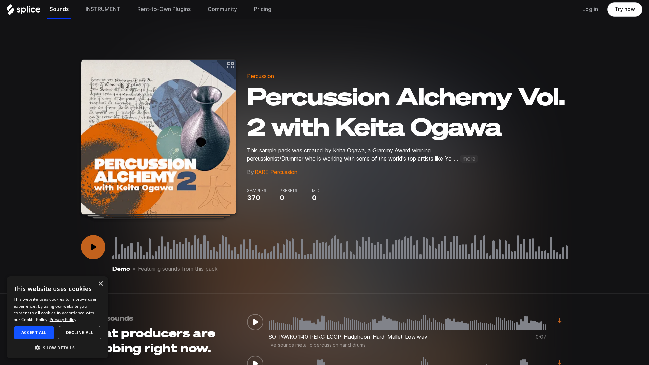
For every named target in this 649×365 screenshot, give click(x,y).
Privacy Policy (63, 319)
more (469, 158)
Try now (625, 9)
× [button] (100, 283)
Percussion (260, 76)
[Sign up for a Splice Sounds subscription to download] (560, 322)
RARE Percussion (276, 172)
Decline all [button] (79, 332)
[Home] (23, 11)
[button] (57, 347)
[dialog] (57, 317)
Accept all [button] (34, 332)
